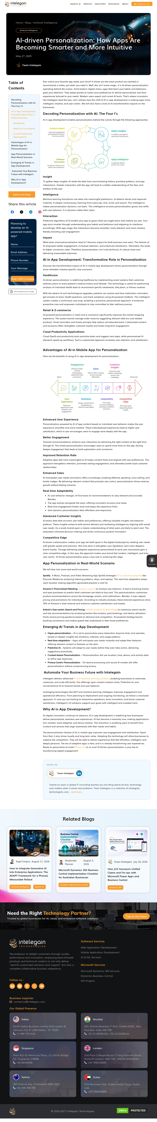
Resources (113, 3)
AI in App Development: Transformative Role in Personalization (23, 114)
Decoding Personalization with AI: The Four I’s (23, 102)
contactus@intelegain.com (29, 1001)
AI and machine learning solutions (91, 678)
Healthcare (19, 123)
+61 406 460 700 (25, 1087)
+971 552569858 (97, 1091)
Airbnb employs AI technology (101, 609)
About (125, 3)
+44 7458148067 (97, 1062)
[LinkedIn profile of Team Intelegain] (78, 773)
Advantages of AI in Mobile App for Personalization (21, 145)
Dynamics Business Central (97, 976)
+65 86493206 (24, 1062)
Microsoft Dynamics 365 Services (100, 971)
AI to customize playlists (129, 575)
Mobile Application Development (100, 952)
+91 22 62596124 (119, 1033)
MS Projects (88, 980)
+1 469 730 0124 (25, 1033)
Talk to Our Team (136, 916)
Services (87, 3)
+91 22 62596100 (97, 1033)
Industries (100, 3)
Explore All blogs (22, 194)
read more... (77, 791)
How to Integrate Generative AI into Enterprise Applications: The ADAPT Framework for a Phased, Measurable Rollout (29, 873)
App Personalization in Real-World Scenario (23, 155)
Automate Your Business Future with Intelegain (24, 172)
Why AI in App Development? (18, 181)
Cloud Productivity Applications (22, 135)
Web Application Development (99, 947)
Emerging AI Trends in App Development (22, 164)
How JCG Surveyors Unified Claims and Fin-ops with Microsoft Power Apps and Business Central (124, 874)
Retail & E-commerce (24, 128)
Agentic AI (75, 3)
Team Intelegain (31, 65)
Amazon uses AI (87, 588)
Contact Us (143, 4)
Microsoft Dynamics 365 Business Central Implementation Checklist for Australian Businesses (78, 873)
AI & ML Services (91, 957)
